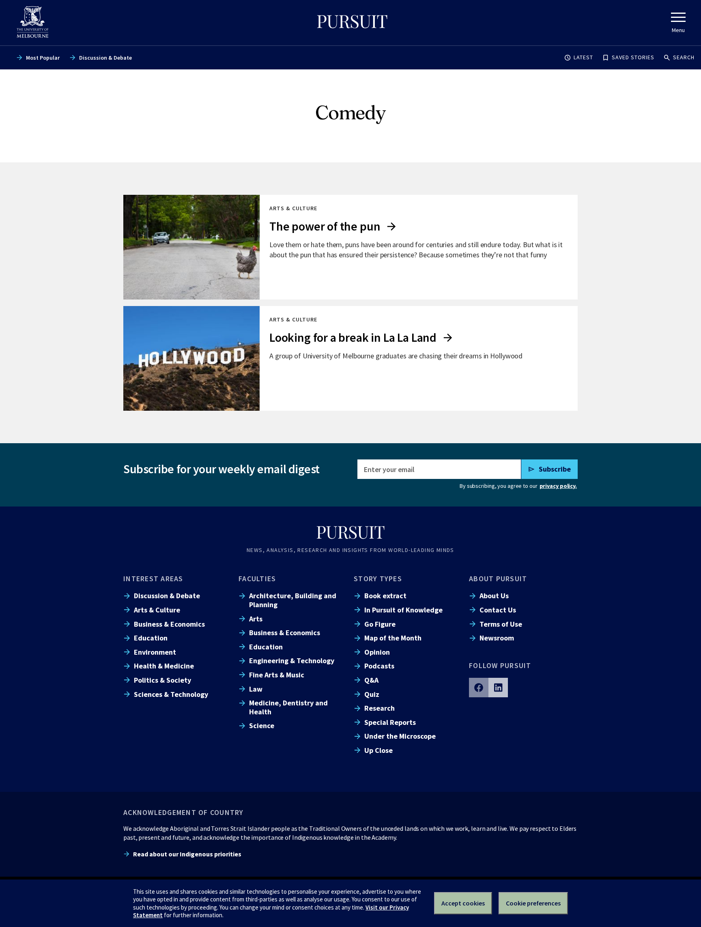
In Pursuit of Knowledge (403, 609)
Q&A (371, 680)
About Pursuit (498, 578)
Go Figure (380, 624)
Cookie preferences (533, 903)
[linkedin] (498, 687)
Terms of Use (501, 624)
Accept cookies (463, 903)
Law (255, 689)
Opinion (377, 652)
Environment (155, 652)
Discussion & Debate (105, 57)
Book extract (385, 595)
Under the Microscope (400, 736)
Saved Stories (633, 57)
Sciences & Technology (171, 694)
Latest (583, 57)
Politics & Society (162, 680)
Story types (378, 578)
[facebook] (478, 687)
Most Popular (43, 57)
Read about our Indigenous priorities (187, 854)
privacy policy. (558, 485)
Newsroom (497, 637)
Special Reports (390, 722)
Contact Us (498, 609)
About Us (494, 595)
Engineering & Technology (291, 660)
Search (684, 57)
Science (261, 725)
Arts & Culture (157, 609)
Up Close (378, 750)
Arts (255, 618)
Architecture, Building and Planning (292, 600)
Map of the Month (392, 637)
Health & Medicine (164, 665)
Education (151, 637)
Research (379, 708)
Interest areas (153, 578)
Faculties (257, 578)
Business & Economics (169, 624)
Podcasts (379, 665)
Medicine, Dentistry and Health (288, 707)
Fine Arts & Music (276, 674)
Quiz (371, 694)
